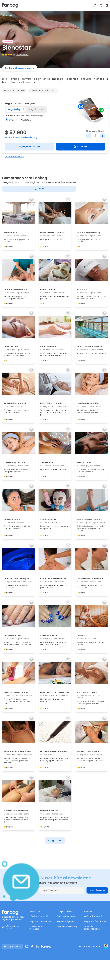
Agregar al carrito (29, 146)
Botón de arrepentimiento (92, 927)
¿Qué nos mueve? (39, 916)
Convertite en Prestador (36, 927)
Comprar (82, 146)
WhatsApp (25, 120)
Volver (9, 15)
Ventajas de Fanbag (67, 926)
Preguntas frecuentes (95, 921)
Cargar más (55, 840)
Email (11, 120)
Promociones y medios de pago (21, 137)
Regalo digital (16, 109)
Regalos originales (66, 921)
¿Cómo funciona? (14, 156)
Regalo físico (36, 109)
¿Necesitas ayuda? (12, 927)
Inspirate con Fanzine (40, 921)
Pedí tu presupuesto (67, 916)
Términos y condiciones (90, 946)
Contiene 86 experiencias (18, 68)
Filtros (41, 188)
